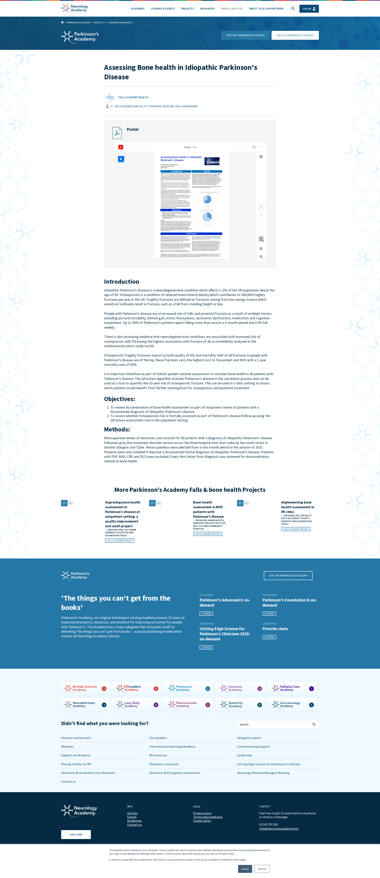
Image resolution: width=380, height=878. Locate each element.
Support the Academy (75, 755)
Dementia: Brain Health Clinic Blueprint (88, 773)
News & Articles (232, 8)
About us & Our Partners (266, 8)
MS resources (158, 755)
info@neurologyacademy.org (278, 829)
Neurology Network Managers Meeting (263, 773)
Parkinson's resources (164, 764)
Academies (137, 8)
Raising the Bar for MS (76, 764)
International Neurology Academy (172, 746)
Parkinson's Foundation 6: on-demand (289, 602)
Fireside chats (275, 628)
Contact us (68, 781)
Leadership (244, 755)
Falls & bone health (133, 97)
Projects (187, 8)
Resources (207, 8)
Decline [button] (262, 868)
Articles (132, 813)
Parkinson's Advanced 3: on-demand (225, 602)
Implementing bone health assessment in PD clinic (297, 507)
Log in (307, 8)
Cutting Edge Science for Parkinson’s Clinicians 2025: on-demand (225, 634)
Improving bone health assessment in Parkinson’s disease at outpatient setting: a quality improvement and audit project (122, 514)
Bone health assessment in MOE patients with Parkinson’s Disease (208, 509)
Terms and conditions (207, 817)
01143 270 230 (268, 824)
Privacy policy (202, 813)
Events (132, 817)
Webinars (67, 746)
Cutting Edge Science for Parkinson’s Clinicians (268, 764)
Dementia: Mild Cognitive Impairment (174, 773)
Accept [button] (245, 868)
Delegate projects (249, 738)
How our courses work (76, 738)
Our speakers (158, 738)
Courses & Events (163, 8)
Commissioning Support (253, 746)
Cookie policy (202, 821)
